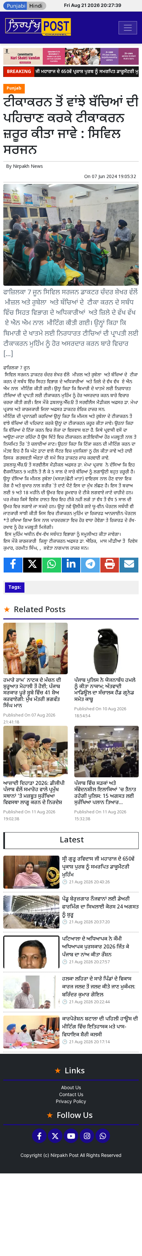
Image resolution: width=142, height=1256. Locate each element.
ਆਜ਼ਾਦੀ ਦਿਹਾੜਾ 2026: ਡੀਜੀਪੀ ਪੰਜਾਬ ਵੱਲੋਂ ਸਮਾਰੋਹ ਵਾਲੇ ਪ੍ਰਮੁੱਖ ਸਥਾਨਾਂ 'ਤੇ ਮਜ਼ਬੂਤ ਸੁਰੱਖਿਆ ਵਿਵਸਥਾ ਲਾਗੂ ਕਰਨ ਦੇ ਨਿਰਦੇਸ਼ (34, 793)
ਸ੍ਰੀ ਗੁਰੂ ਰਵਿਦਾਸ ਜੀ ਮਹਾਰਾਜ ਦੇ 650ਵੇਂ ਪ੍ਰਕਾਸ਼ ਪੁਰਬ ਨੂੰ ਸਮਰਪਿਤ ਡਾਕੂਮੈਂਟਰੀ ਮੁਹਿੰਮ (98, 867)
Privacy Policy (71, 1101)
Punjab (14, 88)
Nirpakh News (28, 167)
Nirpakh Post (65, 1155)
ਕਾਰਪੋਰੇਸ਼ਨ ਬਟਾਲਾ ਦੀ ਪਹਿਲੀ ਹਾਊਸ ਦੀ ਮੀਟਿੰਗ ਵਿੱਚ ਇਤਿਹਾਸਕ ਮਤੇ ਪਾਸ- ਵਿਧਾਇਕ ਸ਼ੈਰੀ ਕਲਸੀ (100, 1027)
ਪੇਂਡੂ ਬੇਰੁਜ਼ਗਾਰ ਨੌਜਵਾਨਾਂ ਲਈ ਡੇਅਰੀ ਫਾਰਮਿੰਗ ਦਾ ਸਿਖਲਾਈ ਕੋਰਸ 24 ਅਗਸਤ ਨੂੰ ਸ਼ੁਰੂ (100, 907)
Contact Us (71, 1094)
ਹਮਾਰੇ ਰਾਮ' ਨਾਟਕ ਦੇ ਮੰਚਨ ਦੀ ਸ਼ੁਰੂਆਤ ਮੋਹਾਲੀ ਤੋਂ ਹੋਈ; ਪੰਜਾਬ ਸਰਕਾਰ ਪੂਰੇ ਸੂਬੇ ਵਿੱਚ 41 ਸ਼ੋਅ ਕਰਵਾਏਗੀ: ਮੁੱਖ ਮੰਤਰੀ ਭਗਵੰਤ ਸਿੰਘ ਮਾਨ (32, 693)
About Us (71, 1087)
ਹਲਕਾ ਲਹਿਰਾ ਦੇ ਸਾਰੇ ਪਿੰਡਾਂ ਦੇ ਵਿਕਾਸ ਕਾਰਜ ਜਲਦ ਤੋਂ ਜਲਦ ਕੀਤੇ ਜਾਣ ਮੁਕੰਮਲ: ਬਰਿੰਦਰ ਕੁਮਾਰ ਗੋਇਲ (98, 987)
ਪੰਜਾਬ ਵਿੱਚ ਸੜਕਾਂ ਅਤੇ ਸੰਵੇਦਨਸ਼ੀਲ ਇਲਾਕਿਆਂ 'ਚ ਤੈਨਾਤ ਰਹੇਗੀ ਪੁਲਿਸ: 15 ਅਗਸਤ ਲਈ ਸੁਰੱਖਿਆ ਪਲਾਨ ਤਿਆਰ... (105, 793)
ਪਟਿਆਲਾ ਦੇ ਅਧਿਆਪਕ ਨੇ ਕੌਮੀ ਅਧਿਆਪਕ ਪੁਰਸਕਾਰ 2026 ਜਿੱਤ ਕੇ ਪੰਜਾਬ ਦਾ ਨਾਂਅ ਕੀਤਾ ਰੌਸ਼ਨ (95, 947)
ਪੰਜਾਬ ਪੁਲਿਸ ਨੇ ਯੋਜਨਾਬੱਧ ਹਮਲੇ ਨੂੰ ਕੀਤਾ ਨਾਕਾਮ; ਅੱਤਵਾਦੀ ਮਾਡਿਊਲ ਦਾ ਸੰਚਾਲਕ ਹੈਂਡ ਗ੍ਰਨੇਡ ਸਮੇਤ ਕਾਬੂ (104, 690)
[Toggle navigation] (128, 27)
